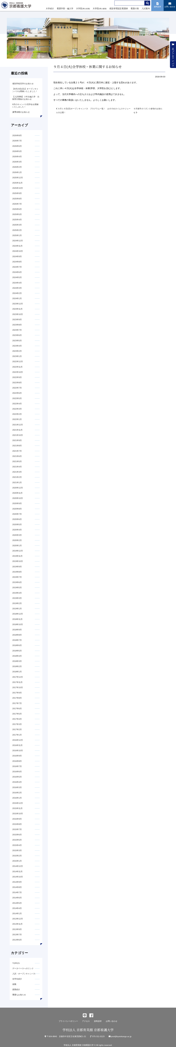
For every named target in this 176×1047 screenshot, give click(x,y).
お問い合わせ (111, 1021)
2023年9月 (17, 319)
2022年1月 (17, 419)
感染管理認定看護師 (118, 8)
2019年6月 (17, 582)
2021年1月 (17, 482)
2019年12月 (17, 551)
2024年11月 (17, 246)
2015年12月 (17, 803)
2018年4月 (17, 656)
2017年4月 (17, 719)
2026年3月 (17, 162)
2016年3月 (17, 787)
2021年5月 (17, 461)
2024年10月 (17, 251)
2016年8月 (17, 761)
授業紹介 (16, 989)
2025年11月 (17, 183)
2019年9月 (17, 566)
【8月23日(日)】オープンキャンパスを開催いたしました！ (25, 90)
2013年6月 (17, 940)
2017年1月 (17, 735)
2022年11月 (17, 367)
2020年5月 (17, 524)
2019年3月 (17, 598)
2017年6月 (17, 708)
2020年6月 (17, 519)
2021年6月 (17, 456)
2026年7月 (17, 141)
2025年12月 (17, 177)
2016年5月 (17, 777)
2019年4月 (17, 593)
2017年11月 (17, 682)
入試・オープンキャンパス (23, 974)
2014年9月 (17, 882)
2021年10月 (17, 435)
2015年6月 (17, 834)
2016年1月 (17, 798)
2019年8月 (17, 572)
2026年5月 (17, 151)
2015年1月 (17, 861)
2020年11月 (17, 493)
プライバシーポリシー (68, 1021)
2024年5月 (17, 277)
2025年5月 (17, 214)
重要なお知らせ (19, 995)
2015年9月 (17, 819)
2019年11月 (17, 556)
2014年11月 (17, 871)
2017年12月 (17, 677)
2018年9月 (17, 630)
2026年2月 (17, 167)
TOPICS (16, 963)
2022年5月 (17, 398)
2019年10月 (17, 561)
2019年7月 (17, 577)
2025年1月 (17, 235)
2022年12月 (17, 361)
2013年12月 (17, 919)
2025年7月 (17, 204)
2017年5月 (17, 714)
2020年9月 (17, 503)
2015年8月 (17, 824)
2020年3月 (17, 535)
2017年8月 (17, 698)
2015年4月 (17, 845)
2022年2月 (17, 414)
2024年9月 (17, 256)
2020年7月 (17, 514)
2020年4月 (17, 530)
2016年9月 (17, 756)
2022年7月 (17, 388)
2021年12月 (17, 425)
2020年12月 (17, 488)
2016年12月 (17, 740)
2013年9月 (17, 929)
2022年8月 (17, 382)
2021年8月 (17, 445)
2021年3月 (17, 472)
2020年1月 (17, 545)
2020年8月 (17, 509)
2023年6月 (17, 335)
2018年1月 (17, 672)
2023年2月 (17, 351)
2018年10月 (17, 624)
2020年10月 (17, 498)
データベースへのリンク (23, 968)
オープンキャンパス (173, 56)
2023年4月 (17, 346)
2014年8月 (17, 887)
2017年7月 (17, 703)
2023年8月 (17, 325)
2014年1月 (17, 913)
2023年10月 (17, 314)
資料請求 (98, 1021)
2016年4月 (17, 782)
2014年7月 (17, 892)
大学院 (83, 8)
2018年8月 (17, 635)
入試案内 (146, 8)
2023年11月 (17, 309)
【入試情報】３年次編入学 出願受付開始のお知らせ (25, 98)
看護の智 (135, 8)
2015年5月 (17, 840)
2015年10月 (17, 813)
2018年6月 (17, 645)
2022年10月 (17, 372)
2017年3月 (17, 724)
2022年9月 (17, 377)
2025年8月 (17, 199)
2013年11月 (17, 924)
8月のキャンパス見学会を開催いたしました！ (25, 105)
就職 (14, 984)
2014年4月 (17, 908)
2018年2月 (17, 666)
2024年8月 (17, 262)
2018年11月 (17, 619)
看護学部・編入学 (65, 8)
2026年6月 (17, 146)
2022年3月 (17, 409)
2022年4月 (17, 404)
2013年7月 (17, 934)
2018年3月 (17, 661)
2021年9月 (17, 440)
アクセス (86, 1021)
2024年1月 (17, 298)
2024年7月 (17, 267)
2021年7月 (17, 451)
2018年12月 (17, 614)
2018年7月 (17, 640)
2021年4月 (17, 467)
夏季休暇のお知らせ (21, 112)
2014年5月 (17, 903)
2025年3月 (17, 225)
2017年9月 (17, 693)
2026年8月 (17, 135)
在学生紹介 (17, 979)
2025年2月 (17, 230)
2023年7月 (17, 330)
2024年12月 (17, 241)
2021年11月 (17, 430)
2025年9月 (17, 193)
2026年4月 (17, 156)
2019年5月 (17, 587)
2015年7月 (17, 829)
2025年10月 (17, 188)
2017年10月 (17, 687)
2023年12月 (17, 304)
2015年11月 (17, 808)
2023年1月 (17, 356)
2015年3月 (17, 850)
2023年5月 (17, 340)
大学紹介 (50, 8)
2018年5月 (17, 651)
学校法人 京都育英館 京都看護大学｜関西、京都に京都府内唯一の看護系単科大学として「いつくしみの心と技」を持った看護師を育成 (16, 6)
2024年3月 (17, 288)
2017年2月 (17, 729)
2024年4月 (17, 283)
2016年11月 (17, 745)
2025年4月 (17, 219)
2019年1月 (17, 608)
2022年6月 (17, 393)
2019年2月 (17, 603)
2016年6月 (17, 771)
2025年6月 (17, 209)
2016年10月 (17, 750)
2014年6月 (17, 898)
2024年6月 (17, 272)
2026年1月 (17, 172)
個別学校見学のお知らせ (23, 83)
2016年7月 (17, 766)
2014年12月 (17, 866)
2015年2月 (17, 856)
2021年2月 (17, 477)
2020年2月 (17, 540)
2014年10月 (17, 877)
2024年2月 (17, 293)
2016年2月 (17, 793)
